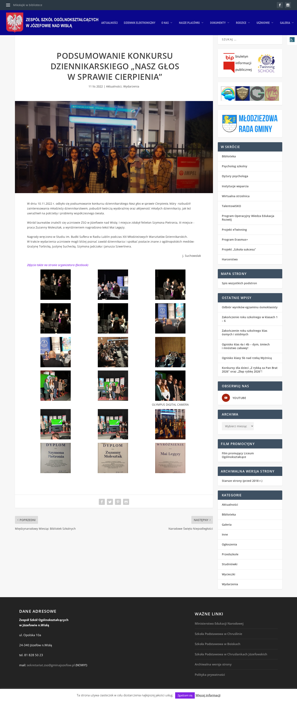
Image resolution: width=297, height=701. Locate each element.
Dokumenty (218, 23)
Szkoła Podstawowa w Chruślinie (218, 634)
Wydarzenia (131, 86)
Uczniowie (263, 23)
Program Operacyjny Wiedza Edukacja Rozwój (248, 217)
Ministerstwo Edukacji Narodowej (219, 623)
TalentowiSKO (231, 206)
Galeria (285, 23)
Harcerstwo (230, 259)
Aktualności (109, 23)
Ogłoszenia (229, 544)
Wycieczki (228, 574)
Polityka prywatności (210, 675)
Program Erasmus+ (235, 239)
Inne (225, 534)
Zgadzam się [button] (185, 695)
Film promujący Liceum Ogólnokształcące (238, 455)
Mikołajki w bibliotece (27, 5)
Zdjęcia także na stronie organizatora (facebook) (57, 265)
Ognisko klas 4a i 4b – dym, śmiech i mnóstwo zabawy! (246, 346)
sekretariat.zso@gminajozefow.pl (51, 665)
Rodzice (241, 23)
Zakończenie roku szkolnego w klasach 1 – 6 (250, 319)
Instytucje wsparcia (235, 186)
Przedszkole (230, 554)
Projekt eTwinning (234, 230)
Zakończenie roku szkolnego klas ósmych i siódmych (244, 332)
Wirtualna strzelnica (236, 196)
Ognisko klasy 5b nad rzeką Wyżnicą (247, 358)
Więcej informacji (208, 695)
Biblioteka (229, 156)
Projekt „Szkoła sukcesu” (239, 249)
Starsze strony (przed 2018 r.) (242, 481)
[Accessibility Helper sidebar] (292, 40)
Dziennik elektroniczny (139, 23)
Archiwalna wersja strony (213, 664)
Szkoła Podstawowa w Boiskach (217, 644)
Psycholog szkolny (234, 166)
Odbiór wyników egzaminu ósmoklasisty (250, 307)
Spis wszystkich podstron (239, 283)
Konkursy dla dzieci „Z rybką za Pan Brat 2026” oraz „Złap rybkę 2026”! (250, 369)
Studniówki (229, 564)
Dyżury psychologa (235, 176)
